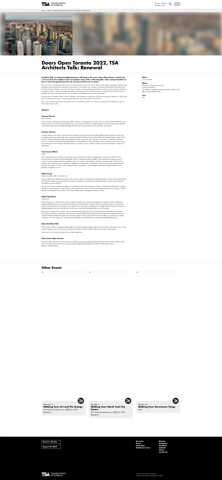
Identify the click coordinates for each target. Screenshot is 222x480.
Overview (140, 441)
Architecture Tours (143, 448)
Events (138, 443)
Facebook (163, 445)
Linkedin (162, 448)
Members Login (160, 5)
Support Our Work (50, 447)
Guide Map (140, 445)
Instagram (163, 443)
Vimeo (161, 450)
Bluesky (162, 441)
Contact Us (163, 452)
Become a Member (161, 3)
